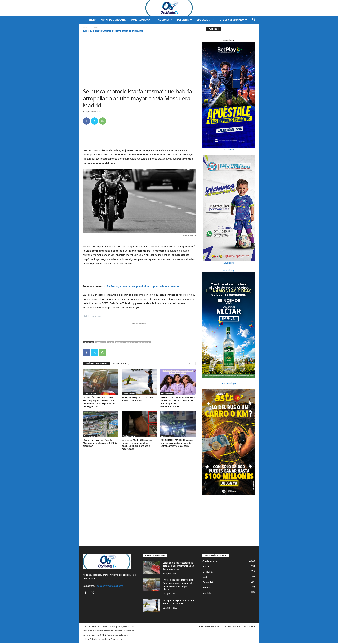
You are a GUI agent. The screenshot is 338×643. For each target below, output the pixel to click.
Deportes (183, 19)
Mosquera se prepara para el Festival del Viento (137, 399)
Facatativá (207, 582)
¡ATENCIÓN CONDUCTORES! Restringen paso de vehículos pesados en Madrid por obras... (178, 584)
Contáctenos (250, 626)
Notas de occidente (113, 19)
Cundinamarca (140, 19)
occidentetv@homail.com (110, 586)
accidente (100, 342)
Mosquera (137, 31)
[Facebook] (86, 121)
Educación (203, 19)
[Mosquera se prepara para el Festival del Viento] (139, 382)
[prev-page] (189, 363)
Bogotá (116, 31)
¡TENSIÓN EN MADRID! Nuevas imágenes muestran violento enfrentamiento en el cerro (176, 442)
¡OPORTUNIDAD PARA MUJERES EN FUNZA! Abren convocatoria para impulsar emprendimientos (177, 402)
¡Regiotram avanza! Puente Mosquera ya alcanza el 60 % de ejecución (100, 442)
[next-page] (194, 363)
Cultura (163, 19)
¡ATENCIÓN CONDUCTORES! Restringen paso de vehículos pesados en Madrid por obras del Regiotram (99, 402)
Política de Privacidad (209, 626)
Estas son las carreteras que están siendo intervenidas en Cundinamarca (178, 566)
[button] (254, 20)
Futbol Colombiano (231, 19)
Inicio (92, 19)
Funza (110, 342)
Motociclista (143, 342)
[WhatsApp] (102, 121)
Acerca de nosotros (231, 626)
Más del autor (119, 363)
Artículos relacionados (96, 363)
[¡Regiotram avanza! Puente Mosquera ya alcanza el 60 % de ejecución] (100, 424)
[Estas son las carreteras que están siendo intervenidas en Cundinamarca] (151, 567)
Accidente (88, 31)
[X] (94, 121)
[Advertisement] (139, 61)
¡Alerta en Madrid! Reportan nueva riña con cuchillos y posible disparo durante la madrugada (137, 444)
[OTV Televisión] (169, 8)
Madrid (126, 31)
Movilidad (207, 593)
